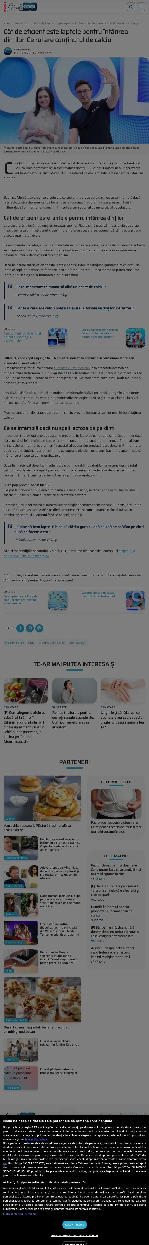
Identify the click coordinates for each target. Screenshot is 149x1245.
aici (5, 1163)
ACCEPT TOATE (74, 1225)
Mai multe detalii (36, 1139)
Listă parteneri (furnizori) (20, 1214)
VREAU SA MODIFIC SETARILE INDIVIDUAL (74, 1235)
